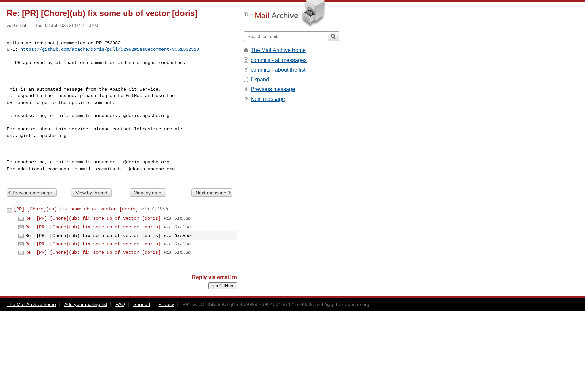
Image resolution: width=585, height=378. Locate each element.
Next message (211, 192)
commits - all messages (279, 60)
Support (141, 304)
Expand (260, 79)
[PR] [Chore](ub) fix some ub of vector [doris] (76, 209)
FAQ (120, 304)
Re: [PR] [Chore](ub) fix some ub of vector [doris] (93, 218)
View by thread (91, 192)
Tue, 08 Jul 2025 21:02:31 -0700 (66, 25)
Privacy (166, 304)
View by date (147, 192)
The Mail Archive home (278, 50)
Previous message (32, 192)
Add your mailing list (85, 304)
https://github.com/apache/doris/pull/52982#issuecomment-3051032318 (109, 49)
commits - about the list (278, 70)
